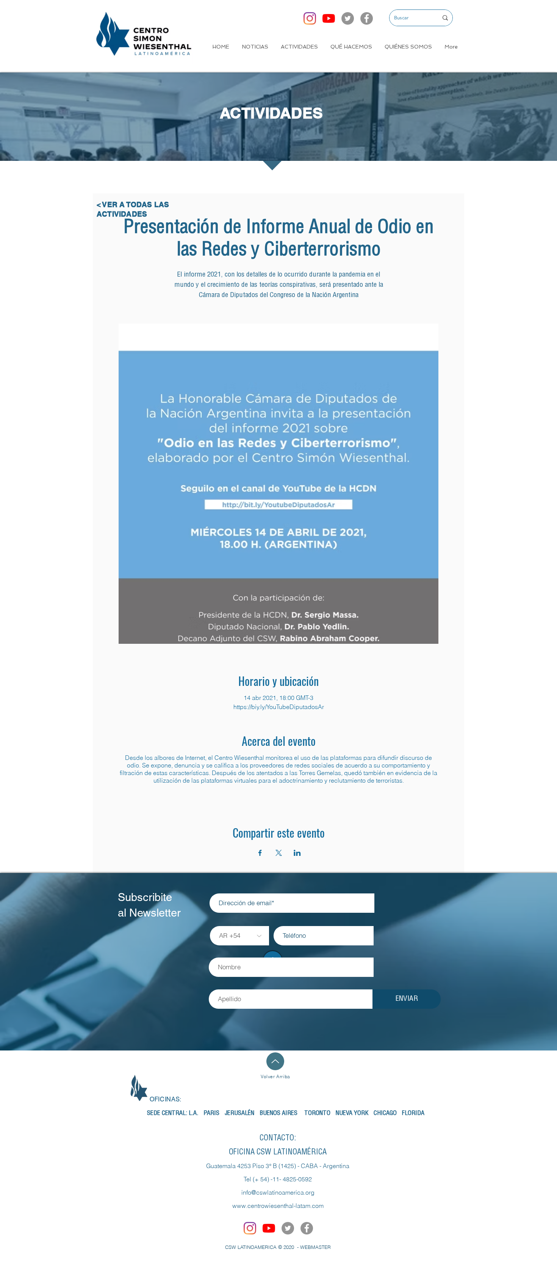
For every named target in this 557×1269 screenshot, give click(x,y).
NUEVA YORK (352, 1114)
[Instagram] (310, 18)
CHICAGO (385, 1114)
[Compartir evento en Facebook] (260, 853)
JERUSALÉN (239, 1114)
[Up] (275, 1061)
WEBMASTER (315, 1247)
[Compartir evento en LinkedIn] (297, 853)
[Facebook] (366, 18)
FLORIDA (413, 1114)
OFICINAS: (165, 1099)
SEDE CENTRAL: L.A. (172, 1114)
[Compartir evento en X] (278, 853)
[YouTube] (328, 18)
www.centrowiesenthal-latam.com (278, 1205)
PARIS (211, 1114)
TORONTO (317, 1114)
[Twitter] (347, 18)
